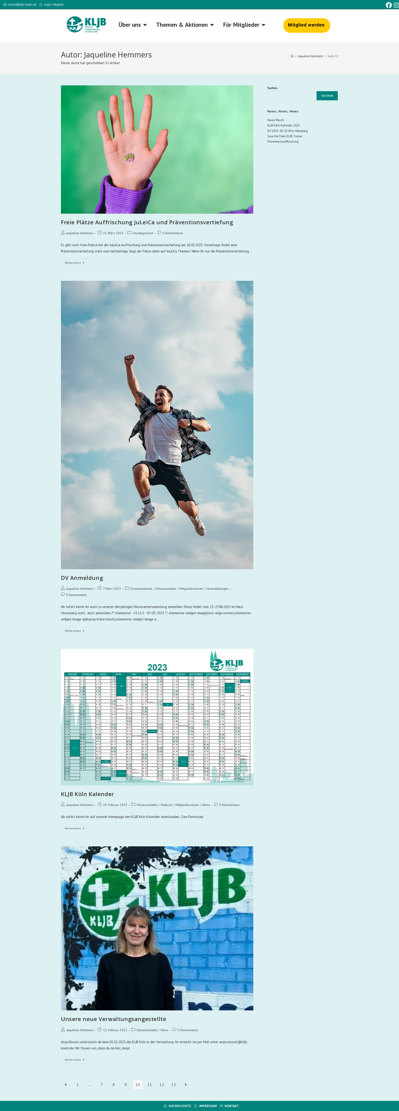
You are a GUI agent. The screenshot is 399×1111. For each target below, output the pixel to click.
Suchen (272, 88)
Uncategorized (143, 233)
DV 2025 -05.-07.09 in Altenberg (287, 131)
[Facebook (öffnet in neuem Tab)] (389, 5)
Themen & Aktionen (182, 24)
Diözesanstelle (166, 589)
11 (149, 1084)
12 (161, 1084)
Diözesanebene (141, 589)
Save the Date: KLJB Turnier (284, 136)
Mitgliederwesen (191, 589)
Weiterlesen (76, 261)
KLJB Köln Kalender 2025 (283, 125)
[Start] (291, 56)
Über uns (130, 24)
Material (166, 805)
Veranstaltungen (217, 589)
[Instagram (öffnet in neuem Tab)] (396, 5)
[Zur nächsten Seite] (185, 1084)
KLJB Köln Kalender (87, 794)
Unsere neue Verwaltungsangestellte (113, 1019)
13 (173, 1084)
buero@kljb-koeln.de (22, 4)
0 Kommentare (173, 233)
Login (47, 4)
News (206, 805)
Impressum (208, 1106)
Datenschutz (180, 1106)
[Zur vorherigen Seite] (65, 1084)
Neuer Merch (275, 120)
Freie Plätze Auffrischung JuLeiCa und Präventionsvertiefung (147, 222)
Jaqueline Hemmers (80, 233)
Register (59, 4)
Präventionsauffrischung (283, 142)
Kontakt (232, 1106)
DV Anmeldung (82, 577)
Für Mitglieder (241, 24)
